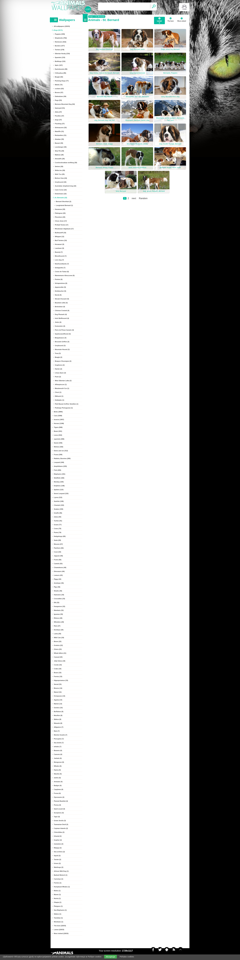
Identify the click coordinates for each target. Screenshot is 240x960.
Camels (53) (58, 563)
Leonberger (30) (61, 147)
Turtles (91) (58, 521)
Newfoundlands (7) (62, 264)
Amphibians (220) (60, 466)
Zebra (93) (57, 517)
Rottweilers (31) (60, 135)
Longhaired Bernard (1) (64, 205)
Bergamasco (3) (60, 338)
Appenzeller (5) (60, 287)
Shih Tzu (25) (60, 174)
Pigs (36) (57, 587)
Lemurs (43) (58, 575)
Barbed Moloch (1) (60, 875)
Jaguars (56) (58, 556)
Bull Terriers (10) (61, 240)
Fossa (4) (57, 793)
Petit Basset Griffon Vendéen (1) (66, 404)
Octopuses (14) (59, 696)
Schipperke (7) (60, 268)
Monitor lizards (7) (60, 735)
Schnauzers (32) (61, 127)
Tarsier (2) (57, 859)
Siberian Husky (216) (62, 53)
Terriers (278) (59, 49)
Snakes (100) (58, 509)
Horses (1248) (59, 423)
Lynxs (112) (58, 497)
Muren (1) (57, 894)
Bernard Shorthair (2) (63, 201)
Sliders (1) (57, 914)
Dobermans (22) (61, 194)
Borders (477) (60, 46)
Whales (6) (58, 766)
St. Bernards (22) (61, 197)
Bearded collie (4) (61, 303)
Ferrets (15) (58, 676)
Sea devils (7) (59, 742)
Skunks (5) (58, 774)
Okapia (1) (57, 902)
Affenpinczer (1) (61, 384)
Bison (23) (57, 641)
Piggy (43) (57, 579)
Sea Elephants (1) (60, 910)
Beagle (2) (58, 357)
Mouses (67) (58, 544)
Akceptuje (110, 956)
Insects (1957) (59, 419)
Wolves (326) (58, 447)
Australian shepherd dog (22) (65, 186)
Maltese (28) (59, 155)
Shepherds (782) (61, 38)
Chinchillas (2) (59, 832)
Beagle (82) (59, 77)
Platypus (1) (58, 906)
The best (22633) (60, 925)
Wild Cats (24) (59, 637)
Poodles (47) (59, 116)
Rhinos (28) (58, 618)
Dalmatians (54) (60, 96)
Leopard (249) (59, 462)
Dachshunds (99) (61, 69)
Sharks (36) (58, 591)
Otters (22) (58, 649)
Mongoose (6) (59, 762)
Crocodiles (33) (59, 598)
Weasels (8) (58, 723)
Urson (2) (57, 863)
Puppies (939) (60, 34)
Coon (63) (57, 552)
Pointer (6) (58, 279)
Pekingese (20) (60, 213)
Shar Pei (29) (59, 151)
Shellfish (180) (59, 478)
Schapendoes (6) (61, 283)
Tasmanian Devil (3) (61, 824)
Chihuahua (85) (60, 73)
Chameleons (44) (60, 567)
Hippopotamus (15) (61, 680)
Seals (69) (57, 540)
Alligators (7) (58, 727)
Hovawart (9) (59, 244)
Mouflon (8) (58, 715)
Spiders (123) (58, 489)
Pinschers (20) (60, 217)
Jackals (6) (58, 758)
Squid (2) (57, 855)
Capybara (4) (58, 789)
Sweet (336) (58, 443)
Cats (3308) (58, 415)
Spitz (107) (59, 65)
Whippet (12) (59, 236)
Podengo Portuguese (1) (64, 408)
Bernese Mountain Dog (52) (65, 104)
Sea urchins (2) (59, 852)
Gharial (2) (58, 836)
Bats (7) (57, 731)
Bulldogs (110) (60, 61)
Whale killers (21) (60, 653)
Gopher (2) (58, 840)
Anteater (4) (58, 781)
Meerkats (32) (59, 610)
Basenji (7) (59, 252)
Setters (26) (59, 166)
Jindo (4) (58, 322)
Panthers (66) (59, 548)
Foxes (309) (58, 454)
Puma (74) (57, 532)
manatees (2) (58, 844)
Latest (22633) (59, 929)
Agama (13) (58, 700)
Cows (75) (57, 528)
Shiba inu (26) (60, 170)
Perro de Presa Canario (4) (64, 330)
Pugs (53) (58, 100)
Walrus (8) (57, 719)
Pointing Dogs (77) (62, 81)
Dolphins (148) (59, 486)
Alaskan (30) (59, 139)
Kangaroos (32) (59, 606)
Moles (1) (57, 890)
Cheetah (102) (59, 505)
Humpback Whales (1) (62, 887)
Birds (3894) (58, 412)
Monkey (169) (59, 482)
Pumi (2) (58, 377)
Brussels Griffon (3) (62, 341)
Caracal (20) (58, 657)
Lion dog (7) (59, 260)
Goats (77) (58, 524)
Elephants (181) (59, 474)
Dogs (91, 17)
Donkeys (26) (58, 630)
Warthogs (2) (58, 867)
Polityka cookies (127, 956)
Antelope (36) (59, 583)
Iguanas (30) (58, 614)
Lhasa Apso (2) (60, 373)
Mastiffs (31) (59, 131)
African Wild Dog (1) (61, 871)
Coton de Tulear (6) (62, 271)
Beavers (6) (58, 750)
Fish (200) (57, 470)
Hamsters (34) (59, 595)
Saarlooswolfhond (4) (63, 334)
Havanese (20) (60, 209)
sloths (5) (57, 778)
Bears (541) (58, 431)
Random (143, 198)
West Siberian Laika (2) (63, 380)
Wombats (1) (58, 922)
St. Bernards (100, 17)
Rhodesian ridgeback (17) (64, 229)
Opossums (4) (59, 797)
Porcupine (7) (59, 739)
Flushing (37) (60, 123)
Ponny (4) (57, 805)
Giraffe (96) (58, 513)
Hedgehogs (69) (60, 536)
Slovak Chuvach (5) (62, 299)
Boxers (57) (59, 92)
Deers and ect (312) (61, 450)
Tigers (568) (58, 427)
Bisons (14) (58, 688)
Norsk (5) (58, 295)
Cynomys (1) (58, 879)
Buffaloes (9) (58, 711)
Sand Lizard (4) (59, 809)
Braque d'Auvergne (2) (63, 361)
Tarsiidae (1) (58, 918)
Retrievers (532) (60, 42)
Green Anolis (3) (60, 820)
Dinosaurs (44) (59, 571)
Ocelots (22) (58, 645)
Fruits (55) (57, 560)
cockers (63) (59, 88)
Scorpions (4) (59, 813)
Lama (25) (57, 633)
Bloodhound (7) (61, 256)
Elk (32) (56, 602)
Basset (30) (59, 143)
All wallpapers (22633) (62, 26)
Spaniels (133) (60, 57)
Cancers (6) (58, 754)
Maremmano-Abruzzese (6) (65, 275)
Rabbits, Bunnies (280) (62, 458)
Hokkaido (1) (59, 400)
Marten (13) (58, 704)
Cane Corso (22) (61, 190)
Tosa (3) (58, 353)
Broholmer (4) (60, 306)
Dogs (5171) (58, 30)
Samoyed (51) (60, 108)
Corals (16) (58, 665)
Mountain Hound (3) (62, 349)
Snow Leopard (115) (61, 493)
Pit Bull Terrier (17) (61, 225)
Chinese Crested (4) (62, 310)
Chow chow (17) (61, 221)
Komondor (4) (60, 326)
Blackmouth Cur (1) (62, 388)
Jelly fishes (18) (59, 661)
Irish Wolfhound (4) (62, 318)
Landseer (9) (59, 248)
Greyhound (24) (60, 182)
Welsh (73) (58, 85)
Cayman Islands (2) (61, 828)
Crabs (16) (57, 669)
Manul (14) (58, 692)
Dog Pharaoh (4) (61, 314)
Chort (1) (58, 392)
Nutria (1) (57, 898)
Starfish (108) (59, 501)
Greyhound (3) (60, 345)
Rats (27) (57, 626)
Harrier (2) (58, 369)
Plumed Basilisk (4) (61, 801)
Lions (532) (58, 435)
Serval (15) (58, 684)
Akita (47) (58, 112)
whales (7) (57, 746)
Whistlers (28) (59, 622)
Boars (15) (57, 672)
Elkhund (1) (59, 396)
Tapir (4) (57, 816)
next (134, 198)
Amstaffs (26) (60, 158)
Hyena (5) (57, 770)
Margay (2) (58, 848)
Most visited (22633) (61, 933)
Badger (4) (58, 785)
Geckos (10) (58, 707)
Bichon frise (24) (61, 178)
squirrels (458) (59, 439)
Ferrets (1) (57, 883)
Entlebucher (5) (60, 291)
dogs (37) (58, 120)
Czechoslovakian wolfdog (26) (66, 162)
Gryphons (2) (60, 365)
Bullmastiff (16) (60, 232)
